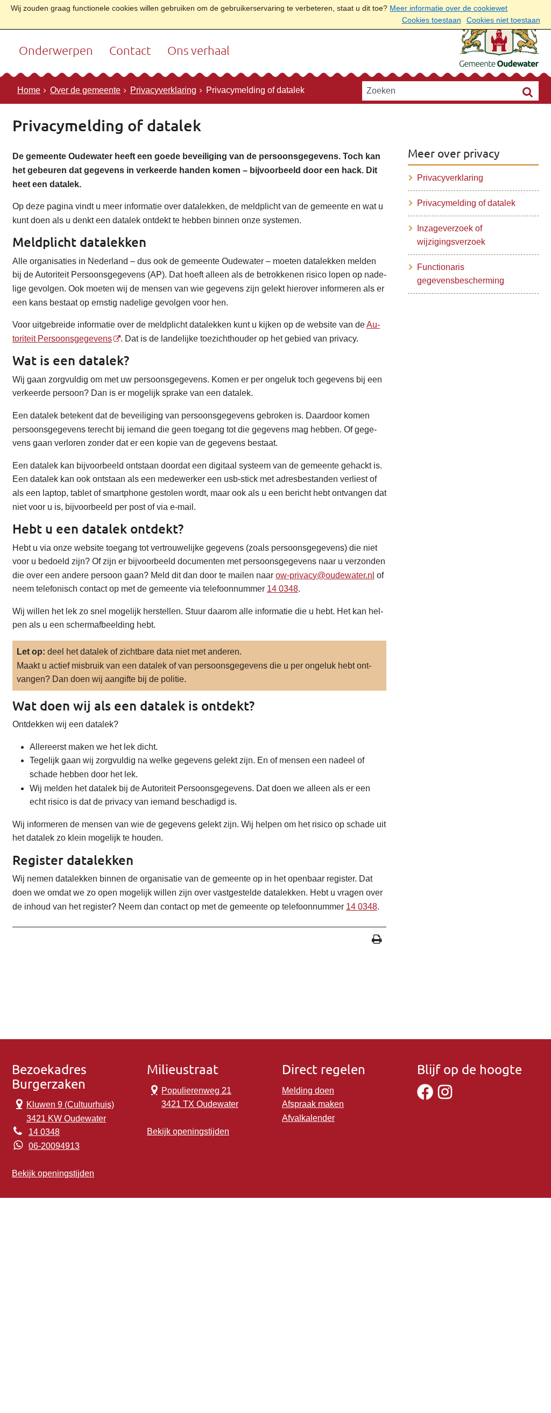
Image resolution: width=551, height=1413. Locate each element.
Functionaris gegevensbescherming (460, 274)
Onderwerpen (56, 51)
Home (28, 90)
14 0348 (282, 588)
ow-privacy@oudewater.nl (325, 575)
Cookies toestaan (431, 20)
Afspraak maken (313, 1104)
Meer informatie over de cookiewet (448, 8)
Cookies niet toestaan (503, 20)
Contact (130, 51)
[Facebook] (425, 1097)
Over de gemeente (85, 90)
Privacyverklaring (163, 90)
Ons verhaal (198, 51)
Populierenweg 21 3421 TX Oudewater (192, 1096)
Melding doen (308, 1090)
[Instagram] (445, 1097)
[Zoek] (528, 91)
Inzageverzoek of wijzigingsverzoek (451, 235)
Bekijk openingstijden (53, 1173)
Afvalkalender (308, 1118)
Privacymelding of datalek (466, 203)
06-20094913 (54, 1146)
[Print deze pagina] (377, 940)
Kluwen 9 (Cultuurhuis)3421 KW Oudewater (63, 1110)
